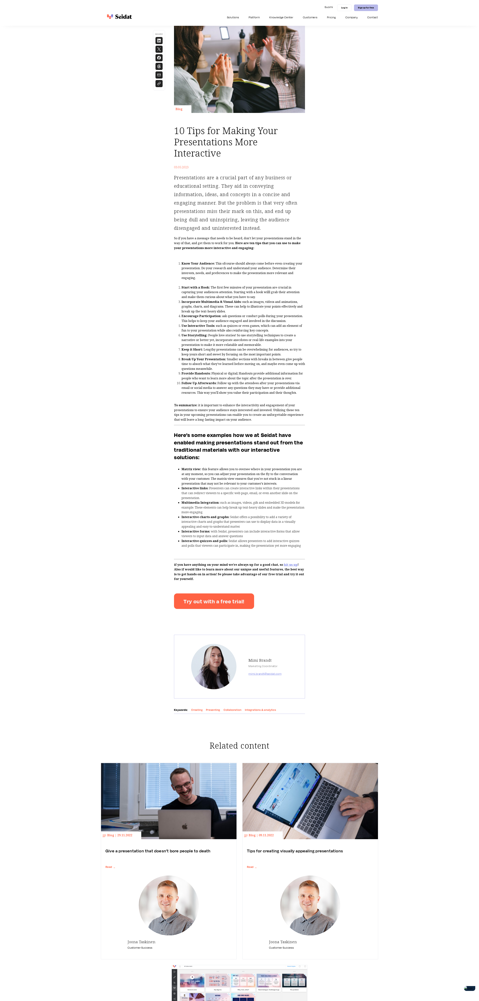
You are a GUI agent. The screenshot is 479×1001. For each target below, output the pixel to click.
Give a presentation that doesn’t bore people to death (158, 850)
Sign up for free (366, 7)
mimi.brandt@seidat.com (265, 673)
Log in (344, 7)
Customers (310, 17)
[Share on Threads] (159, 66)
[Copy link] (159, 83)
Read (110, 866)
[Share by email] (159, 75)
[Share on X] (159, 49)
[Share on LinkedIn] (159, 40)
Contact (372, 17)
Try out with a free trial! (214, 601)
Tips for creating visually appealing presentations (295, 850)
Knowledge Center (281, 17)
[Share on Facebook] (159, 57)
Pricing (331, 17)
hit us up (291, 565)
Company (351, 17)
